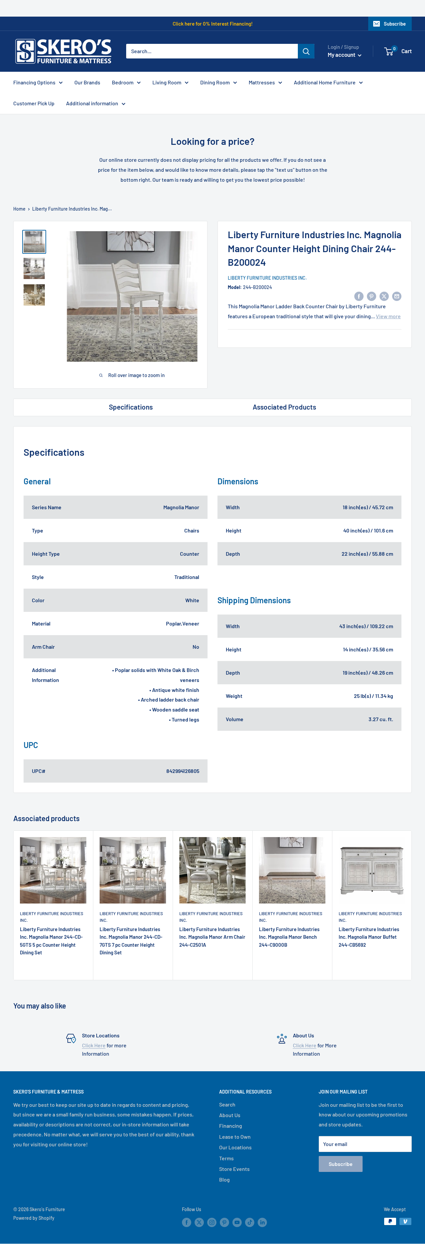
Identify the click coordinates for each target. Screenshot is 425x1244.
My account (342, 54)
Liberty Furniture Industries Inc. (267, 277)
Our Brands (87, 82)
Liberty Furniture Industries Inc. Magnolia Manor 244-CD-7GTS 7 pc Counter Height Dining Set (131, 940)
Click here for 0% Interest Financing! (213, 24)
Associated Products (284, 407)
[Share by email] (396, 296)
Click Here (94, 1045)
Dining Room (215, 82)
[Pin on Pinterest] (371, 296)
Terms (226, 1158)
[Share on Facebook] (359, 296)
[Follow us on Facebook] (186, 1222)
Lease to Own (235, 1136)
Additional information (92, 103)
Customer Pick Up (33, 103)
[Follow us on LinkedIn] (262, 1222)
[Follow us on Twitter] (199, 1222)
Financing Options (34, 82)
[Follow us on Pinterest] (224, 1222)
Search (227, 1104)
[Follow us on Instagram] (211, 1222)
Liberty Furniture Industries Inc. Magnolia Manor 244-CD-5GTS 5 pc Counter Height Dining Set (51, 940)
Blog (224, 1179)
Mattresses (262, 82)
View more (388, 316)
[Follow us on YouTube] (237, 1222)
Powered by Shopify (33, 1218)
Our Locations (235, 1147)
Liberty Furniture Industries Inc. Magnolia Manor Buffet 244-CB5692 (369, 937)
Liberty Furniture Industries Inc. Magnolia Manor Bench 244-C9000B (289, 937)
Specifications (131, 407)
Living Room (166, 82)
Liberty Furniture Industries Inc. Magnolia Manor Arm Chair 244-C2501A (212, 937)
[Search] (306, 51)
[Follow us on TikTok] (249, 1222)
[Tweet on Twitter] (384, 296)
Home (19, 209)
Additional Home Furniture (325, 82)
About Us (229, 1115)
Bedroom (122, 82)
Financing (230, 1125)
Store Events (234, 1169)
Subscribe (395, 24)
